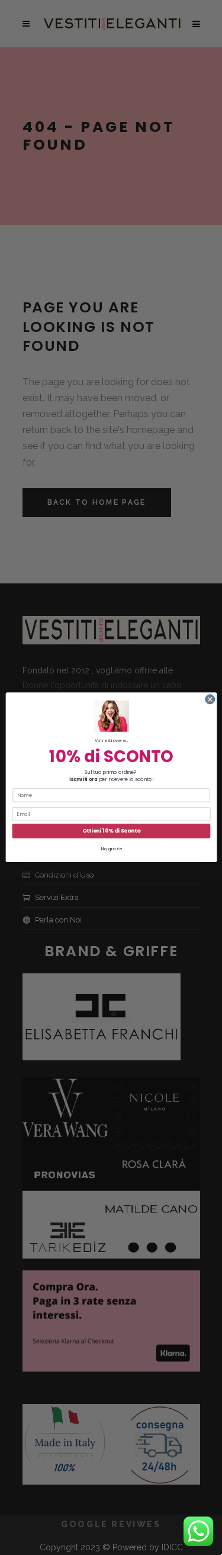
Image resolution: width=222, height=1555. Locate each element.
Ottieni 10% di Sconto (111, 831)
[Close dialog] (209, 699)
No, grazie (111, 849)
